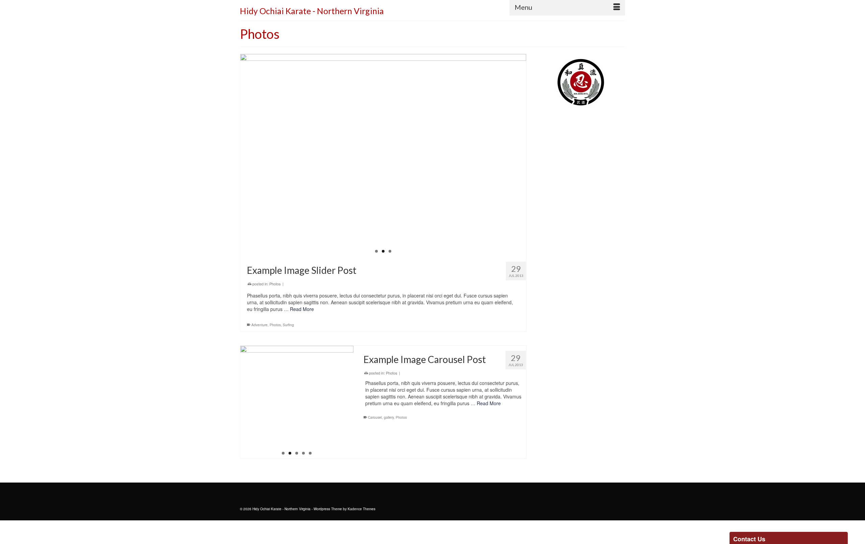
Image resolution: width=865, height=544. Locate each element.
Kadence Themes (361, 509)
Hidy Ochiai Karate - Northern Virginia (312, 11)
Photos (275, 283)
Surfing (288, 324)
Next (532, 155)
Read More (302, 309)
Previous (234, 155)
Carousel (375, 417)
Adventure (259, 324)
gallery (389, 417)
